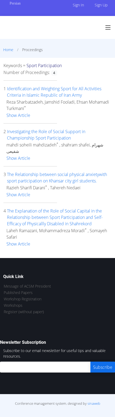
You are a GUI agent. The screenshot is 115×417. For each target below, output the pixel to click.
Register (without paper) (24, 312)
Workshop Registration (22, 299)
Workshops (13, 305)
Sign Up (101, 4)
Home (8, 49)
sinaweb (93, 403)
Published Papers (18, 293)
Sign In (78, 4)
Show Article (18, 115)
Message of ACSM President (27, 286)
